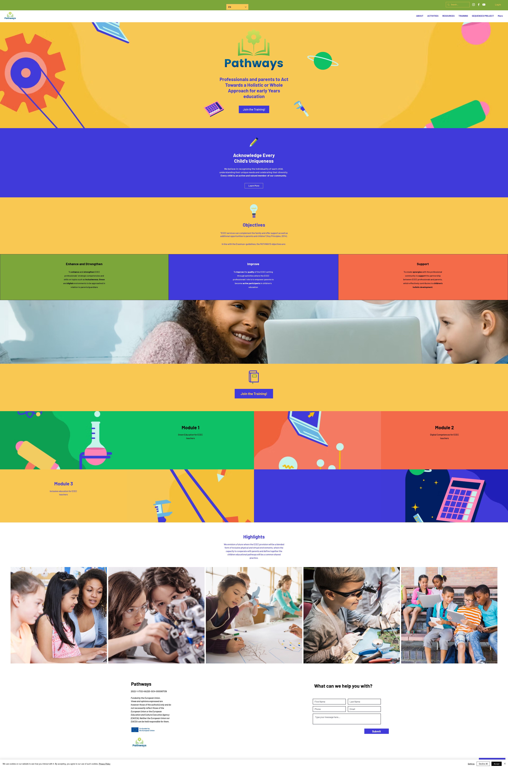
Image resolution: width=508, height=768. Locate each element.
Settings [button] (471, 763)
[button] (483, 16)
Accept (496, 763)
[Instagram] (473, 4)
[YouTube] (484, 4)
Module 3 (63, 483)
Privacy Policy (104, 763)
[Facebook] (478, 4)
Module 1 (190, 427)
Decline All (483, 763)
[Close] (504, 764)
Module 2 (444, 427)
